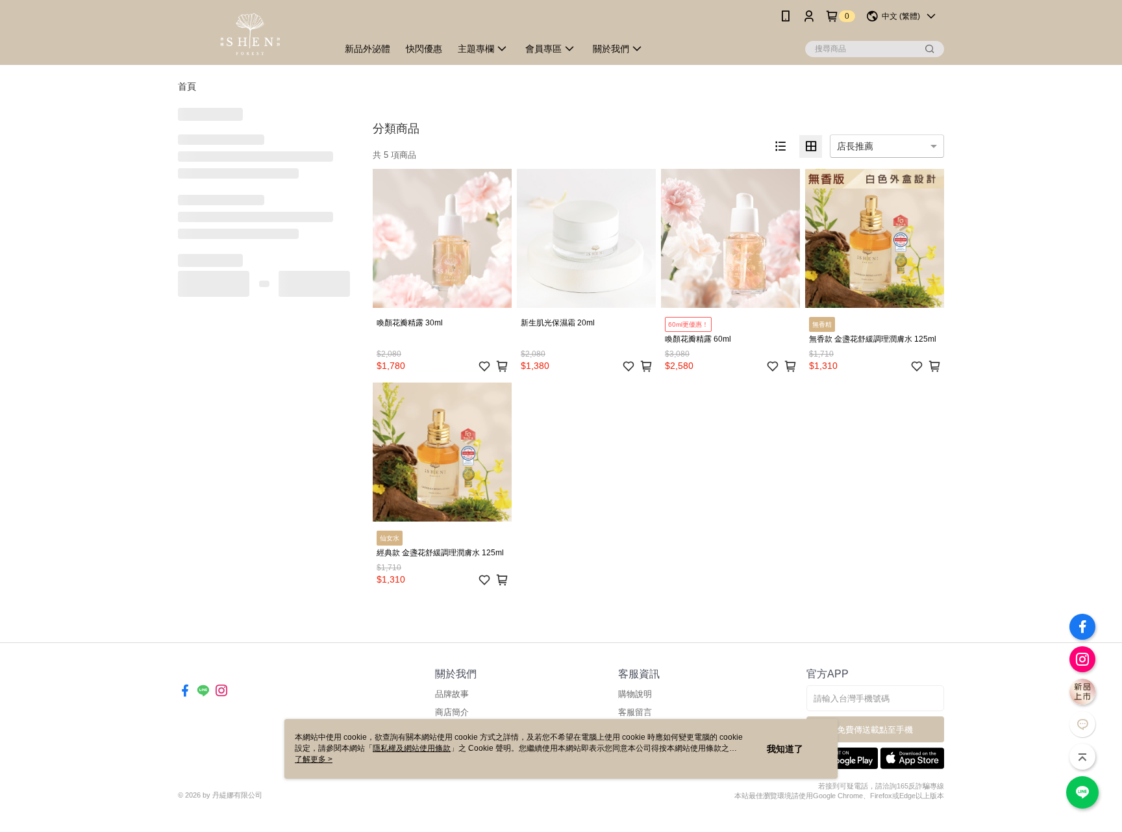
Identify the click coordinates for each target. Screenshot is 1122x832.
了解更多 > (313, 759)
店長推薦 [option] (855, 146)
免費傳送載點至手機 (875, 730)
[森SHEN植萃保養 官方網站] (250, 34)
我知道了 (785, 749)
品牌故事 (452, 694)
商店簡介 (452, 712)
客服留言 (635, 712)
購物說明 (635, 694)
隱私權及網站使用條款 (412, 748)
